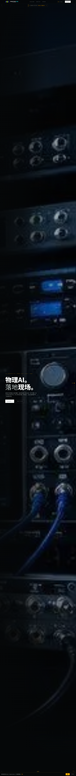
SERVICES (38, 1)
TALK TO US (19, 401)
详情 (22, 774)
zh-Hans (61, 1)
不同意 (72, 774)
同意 (67, 774)
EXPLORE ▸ (9, 401)
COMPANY (44, 1)
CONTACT (68, 1)
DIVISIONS (32, 1)
